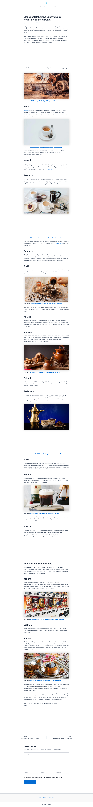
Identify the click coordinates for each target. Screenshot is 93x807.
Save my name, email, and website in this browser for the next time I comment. (44, 777)
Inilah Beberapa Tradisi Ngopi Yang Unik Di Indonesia (45, 101)
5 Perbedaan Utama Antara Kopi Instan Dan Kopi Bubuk (45, 238)
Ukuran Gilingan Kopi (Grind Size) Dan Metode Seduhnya (46, 303)
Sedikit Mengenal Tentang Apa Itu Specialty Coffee (44, 513)
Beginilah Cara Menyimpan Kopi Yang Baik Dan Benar (45, 372)
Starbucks (50, 169)
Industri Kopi (37, 7)
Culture (56, 7)
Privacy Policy (51, 797)
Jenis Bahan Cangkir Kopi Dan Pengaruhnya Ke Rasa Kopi (46, 147)
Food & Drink (48, 7)
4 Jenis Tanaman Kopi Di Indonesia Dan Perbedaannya (45, 680)
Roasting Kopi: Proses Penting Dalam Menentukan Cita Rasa (47, 619)
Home (39, 797)
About (44, 797)
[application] (41, 7)
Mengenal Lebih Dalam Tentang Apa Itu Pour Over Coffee (46, 454)
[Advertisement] (46, 55)
